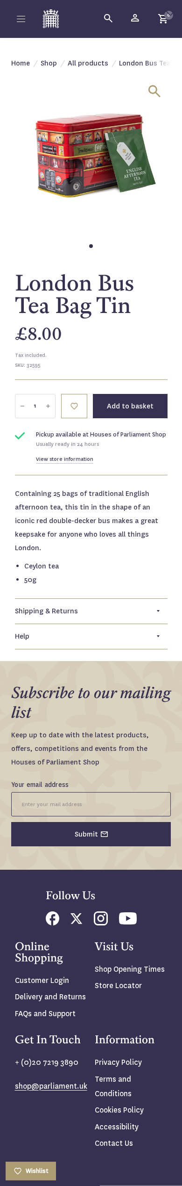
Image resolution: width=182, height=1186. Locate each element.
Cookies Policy (119, 1110)
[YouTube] (128, 922)
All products (88, 63)
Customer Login (42, 980)
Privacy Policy (118, 1062)
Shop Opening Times (130, 969)
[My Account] (136, 18)
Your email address (40, 784)
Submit (86, 834)
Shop (49, 63)
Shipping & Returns (46, 611)
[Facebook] (52, 923)
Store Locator (118, 985)
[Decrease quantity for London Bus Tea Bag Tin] (22, 406)
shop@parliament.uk (51, 1086)
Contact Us (114, 1143)
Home (20, 63)
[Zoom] (154, 91)
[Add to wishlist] (170, 12)
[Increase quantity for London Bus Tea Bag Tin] (48, 406)
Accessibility (117, 1127)
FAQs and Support (45, 1014)
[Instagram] (101, 923)
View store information (64, 459)
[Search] (109, 18)
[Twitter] (76, 921)
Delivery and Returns (50, 997)
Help (22, 636)
